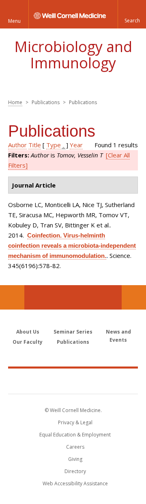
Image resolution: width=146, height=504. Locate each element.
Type (53, 145)
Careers (75, 446)
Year (76, 145)
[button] (132, 14)
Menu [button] (14, 20)
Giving (75, 459)
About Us (27, 331)
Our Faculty (28, 341)
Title (34, 145)
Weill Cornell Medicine (73, 381)
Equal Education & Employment (75, 434)
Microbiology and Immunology (73, 55)
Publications (73, 341)
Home (15, 102)
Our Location (12, 297)
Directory (75, 471)
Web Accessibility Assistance (75, 483)
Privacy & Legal (75, 422)
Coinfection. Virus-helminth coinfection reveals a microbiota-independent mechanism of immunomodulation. (72, 245)
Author (17, 145)
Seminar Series (73, 331)
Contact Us (134, 297)
